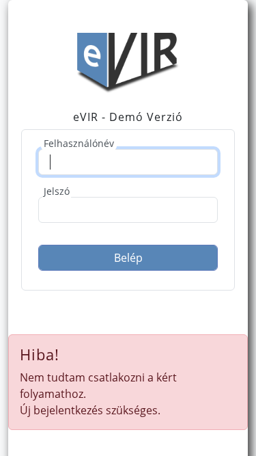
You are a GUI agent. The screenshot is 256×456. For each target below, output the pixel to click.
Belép (128, 257)
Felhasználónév (79, 143)
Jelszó (57, 191)
